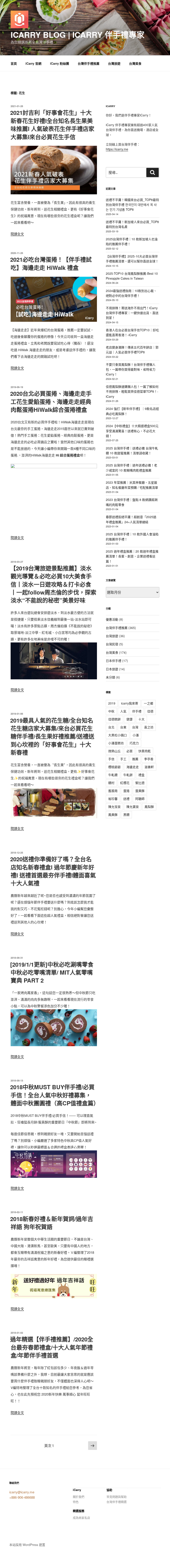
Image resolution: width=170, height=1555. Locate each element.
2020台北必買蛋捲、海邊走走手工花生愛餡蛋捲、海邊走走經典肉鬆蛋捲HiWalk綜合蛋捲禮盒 (51, 401)
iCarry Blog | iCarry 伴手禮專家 (78, 34)
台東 (123, 727)
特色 (76, 1502)
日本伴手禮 (113, 660)
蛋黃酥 (140, 790)
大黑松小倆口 (117, 735)
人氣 (123, 711)
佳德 (150, 711)
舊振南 (113, 790)
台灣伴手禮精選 (116, 1502)
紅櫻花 (124, 782)
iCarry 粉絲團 (59, 63)
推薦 (135, 759)
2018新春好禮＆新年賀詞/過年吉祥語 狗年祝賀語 (51, 1223)
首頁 (14, 63)
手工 (123, 759)
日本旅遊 (112, 669)
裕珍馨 (113, 798)
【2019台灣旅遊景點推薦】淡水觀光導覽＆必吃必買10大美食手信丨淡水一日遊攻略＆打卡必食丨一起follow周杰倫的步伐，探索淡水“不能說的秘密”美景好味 (53, 584)
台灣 (135, 727)
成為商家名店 (81, 1517)
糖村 (111, 782)
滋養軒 (149, 767)
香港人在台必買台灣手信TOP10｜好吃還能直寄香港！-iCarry (132, 332)
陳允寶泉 (132, 806)
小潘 (136, 735)
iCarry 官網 (33, 63)
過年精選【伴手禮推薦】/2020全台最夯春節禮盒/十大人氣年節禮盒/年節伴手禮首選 (51, 1347)
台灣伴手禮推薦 (88, 63)
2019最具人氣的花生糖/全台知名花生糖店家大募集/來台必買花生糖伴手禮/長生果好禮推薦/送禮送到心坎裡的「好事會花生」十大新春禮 (52, 736)
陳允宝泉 (114, 806)
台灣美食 (135, 63)
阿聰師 (140, 798)
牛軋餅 (128, 775)
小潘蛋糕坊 (116, 743)
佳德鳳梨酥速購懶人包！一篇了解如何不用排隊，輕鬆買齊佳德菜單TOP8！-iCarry (132, 391)
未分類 (110, 677)
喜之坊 (148, 727)
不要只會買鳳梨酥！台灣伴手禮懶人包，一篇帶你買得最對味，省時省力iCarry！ (130, 369)
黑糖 (126, 814)
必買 (129, 751)
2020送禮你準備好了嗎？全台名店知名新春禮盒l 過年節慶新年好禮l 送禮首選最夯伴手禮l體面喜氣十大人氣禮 (53, 871)
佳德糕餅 (114, 719)
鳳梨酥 (149, 806)
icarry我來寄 (129, 703)
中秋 (111, 711)
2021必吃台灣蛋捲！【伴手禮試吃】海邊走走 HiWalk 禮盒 (51, 263)
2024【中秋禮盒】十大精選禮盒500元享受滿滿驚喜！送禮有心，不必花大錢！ (132, 431)
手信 (111, 759)
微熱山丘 (114, 751)
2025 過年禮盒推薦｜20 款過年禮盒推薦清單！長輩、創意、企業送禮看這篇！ (132, 556)
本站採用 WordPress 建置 (27, 1544)
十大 (141, 719)
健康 (129, 719)
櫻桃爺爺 (114, 767)
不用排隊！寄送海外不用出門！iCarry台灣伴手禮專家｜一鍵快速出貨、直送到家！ (132, 313)
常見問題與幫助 (116, 1496)
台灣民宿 (112, 644)
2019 (111, 703)
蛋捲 (126, 790)
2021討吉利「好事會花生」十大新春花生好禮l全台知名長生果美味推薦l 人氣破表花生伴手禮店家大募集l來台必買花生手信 (52, 124)
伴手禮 (136, 711)
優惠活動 (112, 619)
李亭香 (148, 759)
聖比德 (140, 782)
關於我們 (78, 1496)
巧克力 (134, 743)
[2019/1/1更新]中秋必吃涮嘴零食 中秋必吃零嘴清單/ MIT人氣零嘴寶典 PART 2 (51, 972)
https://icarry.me (117, 149)
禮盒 (141, 775)
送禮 (126, 798)
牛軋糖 (113, 775)
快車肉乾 (144, 751)
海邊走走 (132, 767)
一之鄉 (148, 703)
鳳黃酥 (113, 814)
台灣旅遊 (114, 63)
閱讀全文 (17, 233)
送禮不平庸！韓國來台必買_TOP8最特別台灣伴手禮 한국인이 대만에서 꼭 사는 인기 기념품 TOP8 (132, 204)
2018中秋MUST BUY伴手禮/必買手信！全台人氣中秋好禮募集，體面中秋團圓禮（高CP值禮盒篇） (54, 1095)
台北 (111, 727)
